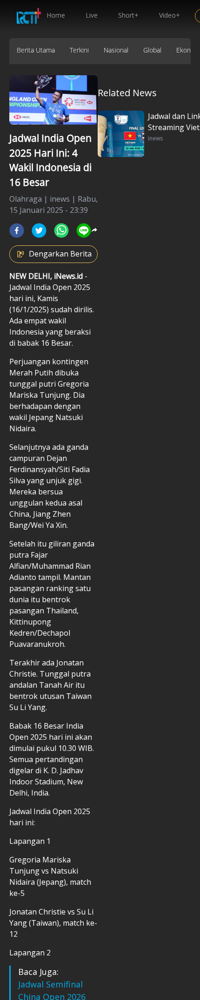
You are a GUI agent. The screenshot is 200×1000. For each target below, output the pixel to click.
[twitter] (39, 230)
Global (152, 50)
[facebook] (16, 230)
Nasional (116, 50)
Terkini (79, 50)
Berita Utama (36, 50)
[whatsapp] (61, 230)
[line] (83, 230)
